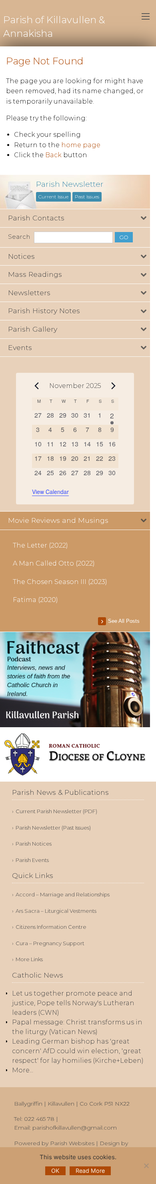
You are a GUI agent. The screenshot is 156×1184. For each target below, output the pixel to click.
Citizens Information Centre (51, 927)
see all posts (124, 621)
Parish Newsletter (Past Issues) (53, 827)
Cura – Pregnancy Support (50, 943)
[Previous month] (37, 385)
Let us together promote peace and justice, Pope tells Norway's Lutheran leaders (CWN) (73, 1003)
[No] (146, 1166)
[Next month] (113, 385)
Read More (90, 1170)
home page (80, 145)
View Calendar (50, 492)
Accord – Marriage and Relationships (63, 894)
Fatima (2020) (35, 600)
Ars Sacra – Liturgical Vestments (56, 911)
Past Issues (87, 197)
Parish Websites (72, 1143)
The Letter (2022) (40, 545)
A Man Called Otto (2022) (54, 563)
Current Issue (53, 197)
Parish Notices (34, 843)
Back (53, 155)
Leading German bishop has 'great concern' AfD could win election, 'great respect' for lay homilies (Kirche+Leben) (78, 1051)
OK (55, 1170)
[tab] (75, 218)
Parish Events (32, 860)
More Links (29, 959)
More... (22, 1070)
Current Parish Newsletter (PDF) (56, 811)
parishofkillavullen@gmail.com (74, 1127)
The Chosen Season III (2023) (60, 582)
